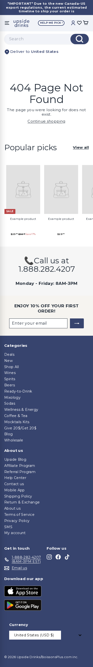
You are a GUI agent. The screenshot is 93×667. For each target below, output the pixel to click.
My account (15, 533)
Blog (8, 434)
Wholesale (13, 440)
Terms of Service (19, 514)
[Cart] (85, 23)
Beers (9, 385)
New (8, 360)
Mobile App (14, 490)
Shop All (11, 367)
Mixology (12, 397)
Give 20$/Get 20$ (20, 428)
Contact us (14, 484)
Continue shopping (46, 121)
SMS (8, 527)
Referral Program (19, 472)
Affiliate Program (19, 465)
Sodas (9, 403)
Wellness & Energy (21, 409)
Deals (9, 354)
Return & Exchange (22, 502)
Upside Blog (15, 459)
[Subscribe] (77, 323)
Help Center (15, 478)
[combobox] (46, 39)
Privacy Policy (17, 521)
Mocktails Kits (16, 422)
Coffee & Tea (16, 416)
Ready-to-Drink (18, 391)
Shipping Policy (18, 496)
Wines (10, 373)
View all (81, 147)
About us (12, 508)
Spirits (9, 379)
